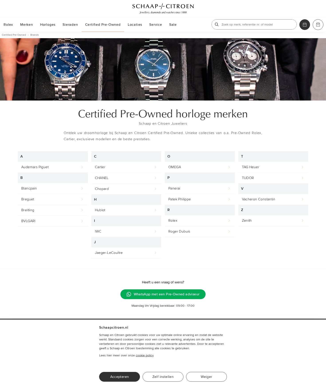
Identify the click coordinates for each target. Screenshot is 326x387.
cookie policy (145, 355)
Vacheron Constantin (258, 199)
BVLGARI (28, 221)
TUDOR (248, 178)
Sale (173, 24)
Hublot (100, 210)
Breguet (27, 199)
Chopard (102, 189)
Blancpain (29, 188)
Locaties (135, 24)
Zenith (247, 220)
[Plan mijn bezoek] (304, 24)
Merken (26, 24)
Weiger (206, 377)
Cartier (100, 167)
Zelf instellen (163, 377)
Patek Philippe (179, 199)
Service (155, 24)
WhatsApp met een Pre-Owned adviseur (167, 294)
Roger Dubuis (179, 231)
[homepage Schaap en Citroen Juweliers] (163, 8)
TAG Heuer (250, 167)
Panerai (174, 188)
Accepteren (119, 377)
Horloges (47, 24)
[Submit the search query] (217, 24)
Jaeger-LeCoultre (109, 253)
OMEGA (174, 167)
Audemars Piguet (35, 167)
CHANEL (102, 178)
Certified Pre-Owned (103, 24)
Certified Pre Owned (14, 35)
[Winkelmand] (318, 24)
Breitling (27, 210)
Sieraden (70, 24)
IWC (98, 231)
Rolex (8, 24)
